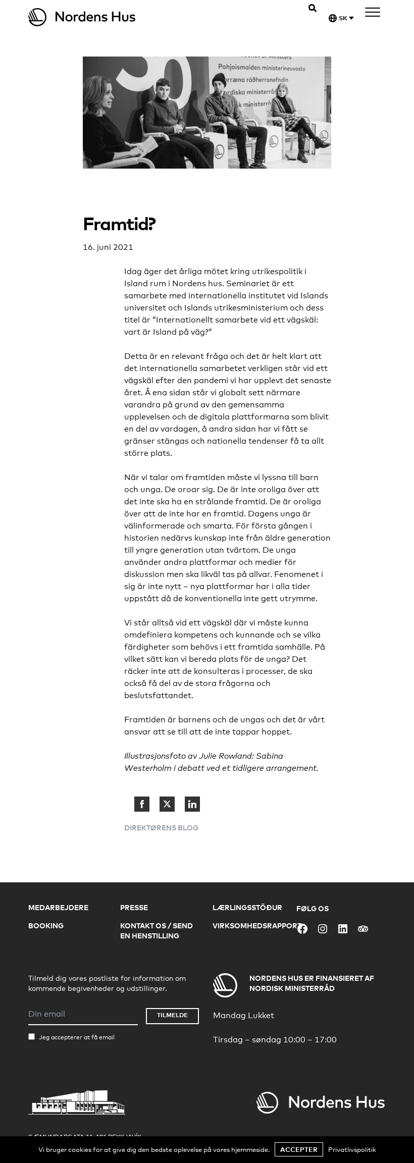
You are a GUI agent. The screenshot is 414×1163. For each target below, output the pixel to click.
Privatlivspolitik (352, 1149)
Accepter (299, 1149)
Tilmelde (172, 1015)
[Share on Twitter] (167, 804)
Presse (134, 907)
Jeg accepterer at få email (77, 1037)
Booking (46, 925)
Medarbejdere (58, 907)
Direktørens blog (161, 827)
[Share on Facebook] (141, 804)
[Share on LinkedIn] (192, 804)
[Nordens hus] (117, 17)
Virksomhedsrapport (257, 925)
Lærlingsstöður (247, 907)
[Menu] (372, 14)
